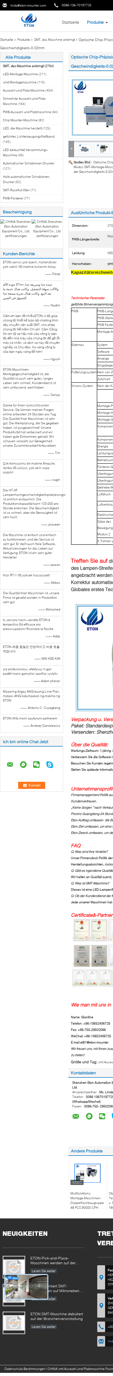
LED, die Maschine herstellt (22, 128)
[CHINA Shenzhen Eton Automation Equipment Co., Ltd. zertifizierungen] (16, 228)
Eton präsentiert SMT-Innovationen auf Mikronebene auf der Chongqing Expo (55, 1289)
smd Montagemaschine (20, 82)
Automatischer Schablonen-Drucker (28, 163)
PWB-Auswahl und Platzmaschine (27, 112)
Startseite (70, 21)
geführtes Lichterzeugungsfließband (28, 136)
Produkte (95, 21)
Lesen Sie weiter (43, 1271)
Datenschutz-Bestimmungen (24, 1369)
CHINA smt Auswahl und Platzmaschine (76, 1369)
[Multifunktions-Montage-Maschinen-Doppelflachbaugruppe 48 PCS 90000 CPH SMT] (87, 1173)
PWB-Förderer (13, 198)
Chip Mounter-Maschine (20, 120)
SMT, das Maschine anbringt (54, 40)
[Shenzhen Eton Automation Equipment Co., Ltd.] (29, 21)
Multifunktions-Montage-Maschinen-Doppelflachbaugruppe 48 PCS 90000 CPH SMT (87, 1202)
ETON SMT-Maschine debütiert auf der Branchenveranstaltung (56, 1316)
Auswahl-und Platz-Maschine (24, 90)
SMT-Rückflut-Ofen (16, 190)
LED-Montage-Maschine (20, 74)
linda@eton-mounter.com (28, 5)
